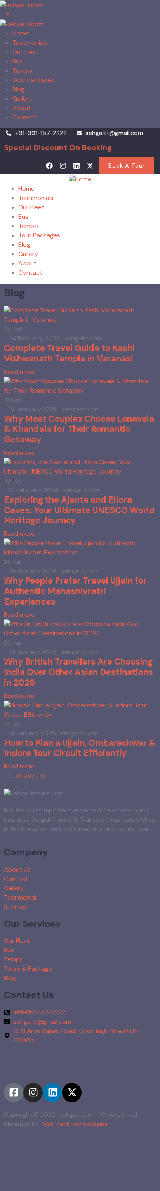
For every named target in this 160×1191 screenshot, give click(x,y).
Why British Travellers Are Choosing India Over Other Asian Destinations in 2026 (78, 672)
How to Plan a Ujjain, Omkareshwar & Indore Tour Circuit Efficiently (79, 748)
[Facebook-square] (13, 1092)
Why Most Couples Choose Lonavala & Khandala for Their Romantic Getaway (79, 429)
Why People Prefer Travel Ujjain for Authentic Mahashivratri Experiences (75, 591)
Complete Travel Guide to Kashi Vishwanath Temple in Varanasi (69, 353)
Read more (19, 372)
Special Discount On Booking (58, 147)
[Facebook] (49, 165)
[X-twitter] (90, 165)
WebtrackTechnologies (75, 1124)
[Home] (80, 179)
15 (42, 776)
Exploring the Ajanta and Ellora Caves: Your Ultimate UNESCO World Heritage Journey (79, 510)
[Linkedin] (77, 165)
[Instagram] (63, 165)
